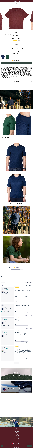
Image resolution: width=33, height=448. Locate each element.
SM (12, 48)
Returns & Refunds (16, 434)
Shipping (13, 38)
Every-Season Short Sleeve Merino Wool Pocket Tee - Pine (8, 352)
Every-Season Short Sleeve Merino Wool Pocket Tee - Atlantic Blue (8, 292)
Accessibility (16, 436)
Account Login (16, 431)
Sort (24, 285)
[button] (16, 40)
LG (17, 48)
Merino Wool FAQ (16, 438)
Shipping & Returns (16, 86)
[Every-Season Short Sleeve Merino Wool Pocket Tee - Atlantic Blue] (3, 57)
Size (16, 46)
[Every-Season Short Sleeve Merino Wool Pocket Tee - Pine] (7, 57)
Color (16, 42)
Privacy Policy (16, 435)
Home (16, 32)
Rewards (16, 439)
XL (20, 48)
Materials (16, 83)
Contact (16, 429)
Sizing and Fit (16, 81)
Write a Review (29, 282)
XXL (22, 48)
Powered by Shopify (16, 447)
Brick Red (16, 44)
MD (15, 48)
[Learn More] (16, 374)
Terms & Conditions (16, 432)
